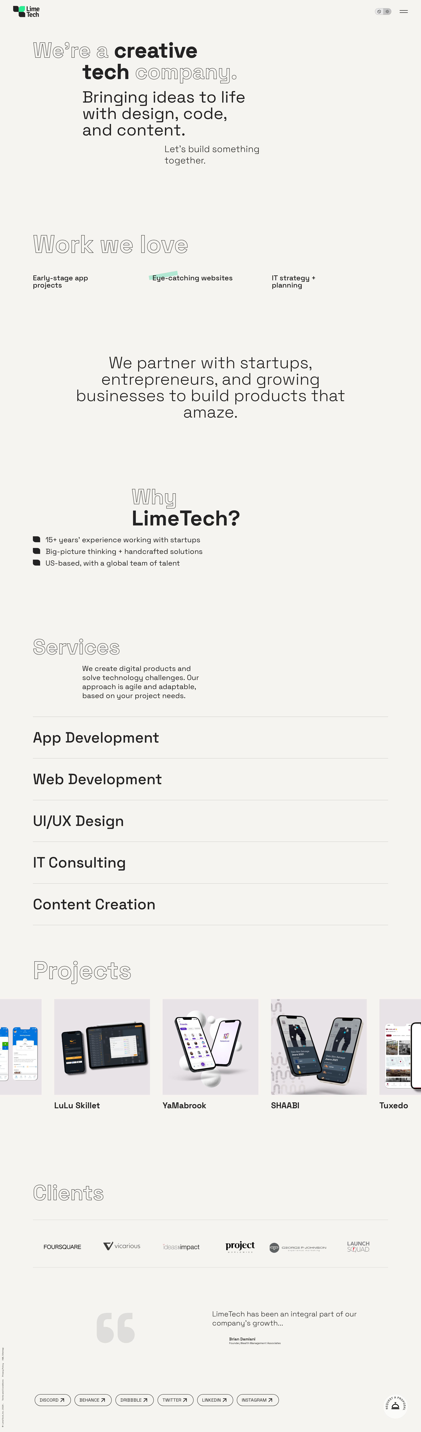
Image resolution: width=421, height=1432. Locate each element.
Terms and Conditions (2, 1390)
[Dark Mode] (383, 11)
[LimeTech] (26, 11)
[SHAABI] (319, 1057)
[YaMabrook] (210, 1057)
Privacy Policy (2, 1370)
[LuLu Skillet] (102, 1057)
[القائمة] (404, 11)
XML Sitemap (2, 1353)
